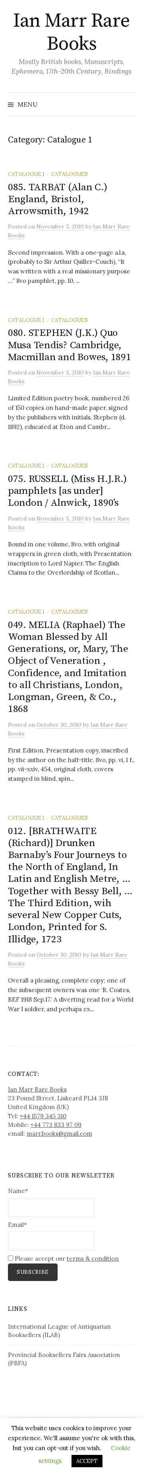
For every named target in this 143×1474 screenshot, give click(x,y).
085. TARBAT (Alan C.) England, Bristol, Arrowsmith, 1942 (57, 199)
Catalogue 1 (26, 174)
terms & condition (93, 1258)
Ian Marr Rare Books (71, 32)
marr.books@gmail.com (59, 1133)
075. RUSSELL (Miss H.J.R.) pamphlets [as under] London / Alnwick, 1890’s (67, 491)
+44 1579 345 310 (43, 1116)
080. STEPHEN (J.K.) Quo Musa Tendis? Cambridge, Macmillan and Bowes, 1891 (69, 345)
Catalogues (69, 174)
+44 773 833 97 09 (56, 1125)
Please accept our (66, 1258)
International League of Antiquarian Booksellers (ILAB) (59, 1331)
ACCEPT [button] (87, 1461)
